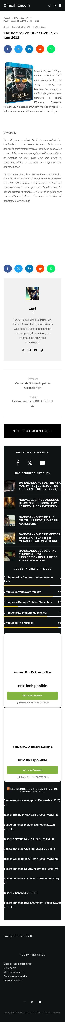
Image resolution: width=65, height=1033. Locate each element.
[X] (32, 1002)
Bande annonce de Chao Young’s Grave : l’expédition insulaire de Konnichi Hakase (38, 555)
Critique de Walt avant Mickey (22, 591)
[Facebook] (25, 1002)
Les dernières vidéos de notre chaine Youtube (34, 790)
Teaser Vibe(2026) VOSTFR (21, 892)
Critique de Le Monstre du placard (25, 612)
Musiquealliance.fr (14, 972)
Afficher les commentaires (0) (30, 431)
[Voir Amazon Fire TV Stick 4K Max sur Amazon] (32, 652)
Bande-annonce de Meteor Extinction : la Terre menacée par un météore (39, 537)
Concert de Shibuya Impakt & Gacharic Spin (32, 383)
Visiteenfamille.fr (13, 980)
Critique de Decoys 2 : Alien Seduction (28, 602)
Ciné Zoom (10, 967)
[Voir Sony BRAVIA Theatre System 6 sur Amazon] (32, 726)
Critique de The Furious (18, 622)
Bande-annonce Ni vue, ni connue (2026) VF (31, 868)
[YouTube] (40, 1002)
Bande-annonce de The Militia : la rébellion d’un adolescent (38, 520)
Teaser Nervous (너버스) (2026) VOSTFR (29, 838)
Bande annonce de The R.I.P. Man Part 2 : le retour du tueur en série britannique (40, 486)
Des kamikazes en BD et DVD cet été (32, 401)
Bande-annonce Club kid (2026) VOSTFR (29, 848)
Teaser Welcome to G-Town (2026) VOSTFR (31, 858)
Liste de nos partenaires (17, 963)
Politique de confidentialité (18, 936)
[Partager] (8, 49)
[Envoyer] (40, 49)
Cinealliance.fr (17, 6)
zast (6, 27)
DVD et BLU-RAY (21, 27)
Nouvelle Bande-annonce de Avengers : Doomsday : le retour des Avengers (39, 503)
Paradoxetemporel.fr (15, 976)
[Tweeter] (18, 49)
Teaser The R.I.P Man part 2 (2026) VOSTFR (31, 814)
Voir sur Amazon (32, 695)
